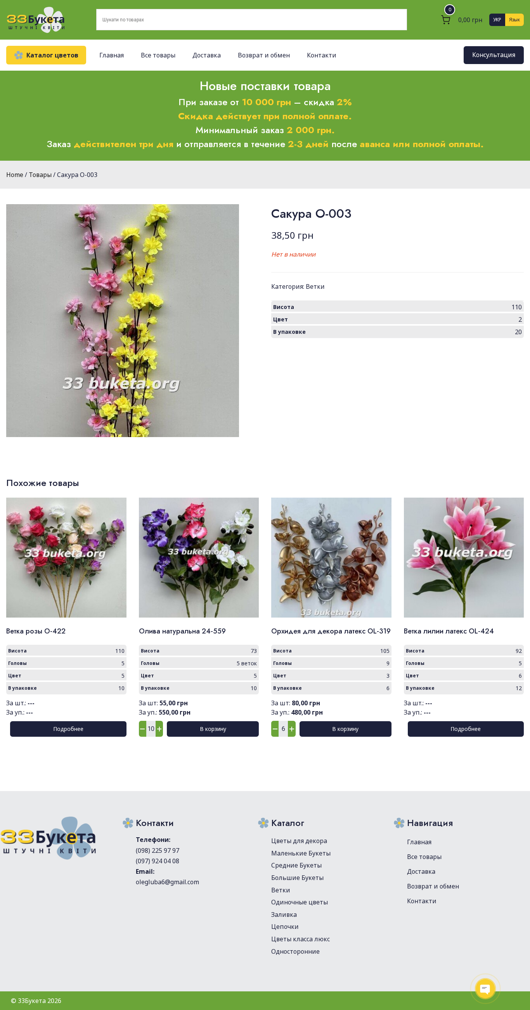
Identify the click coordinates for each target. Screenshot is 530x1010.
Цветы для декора (299, 840)
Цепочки (285, 926)
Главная (111, 55)
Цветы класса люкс (300, 939)
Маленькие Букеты (301, 853)
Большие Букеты (297, 877)
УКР (497, 19)
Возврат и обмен (264, 55)
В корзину (213, 728)
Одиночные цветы (299, 902)
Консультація (494, 55)
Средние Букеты (296, 865)
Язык (514, 19)
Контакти (321, 55)
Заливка (284, 914)
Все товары (158, 55)
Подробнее (68, 728)
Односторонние (295, 951)
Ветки (315, 286)
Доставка (206, 55)
